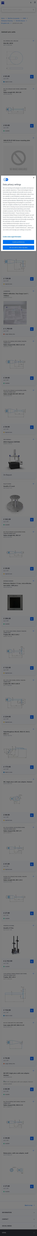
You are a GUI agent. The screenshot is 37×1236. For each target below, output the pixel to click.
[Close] (34, 178)
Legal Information (16, 237)
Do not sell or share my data (18, 248)
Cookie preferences (18, 242)
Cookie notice (7, 237)
